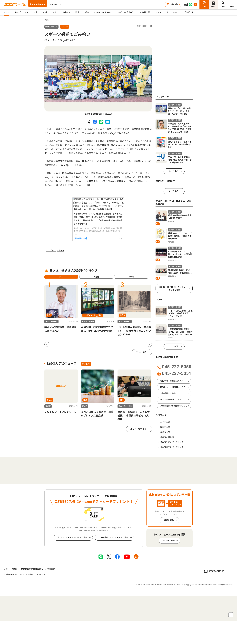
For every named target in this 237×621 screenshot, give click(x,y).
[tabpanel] (98, 80)
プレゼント (189, 12)
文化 (36, 12)
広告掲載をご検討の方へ (32, 569)
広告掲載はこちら (168, 393)
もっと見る (141, 352)
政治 (77, 12)
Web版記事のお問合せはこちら (174, 406)
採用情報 (51, 569)
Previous (46, 344)
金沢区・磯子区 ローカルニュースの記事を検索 (173, 288)
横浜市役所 (165, 432)
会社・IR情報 (11, 569)
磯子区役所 (165, 427)
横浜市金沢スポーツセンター (173, 442)
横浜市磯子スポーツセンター (173, 447)
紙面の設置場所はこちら (171, 399)
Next (149, 344)
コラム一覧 (173, 346)
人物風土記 (145, 12)
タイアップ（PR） (126, 12)
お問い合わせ (216, 571)
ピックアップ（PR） (103, 12)
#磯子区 (60, 250)
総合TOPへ (54, 4)
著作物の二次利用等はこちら (173, 387)
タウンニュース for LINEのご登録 (72, 537)
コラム (158, 12)
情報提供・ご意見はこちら (172, 381)
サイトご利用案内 (26, 574)
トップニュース (22, 12)
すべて (6, 12)
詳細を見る (169, 520)
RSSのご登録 (169, 540)
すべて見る (173, 171)
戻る (48, 20)
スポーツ (66, 12)
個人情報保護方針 (11, 574)
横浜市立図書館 (167, 437)
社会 (45, 12)
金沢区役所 (165, 422)
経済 (87, 12)
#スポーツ (51, 250)
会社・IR (214, 7)
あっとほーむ (172, 12)
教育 (55, 12)
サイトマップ (40, 574)
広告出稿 (174, 4)
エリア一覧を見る (138, 429)
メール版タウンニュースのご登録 (113, 537)
